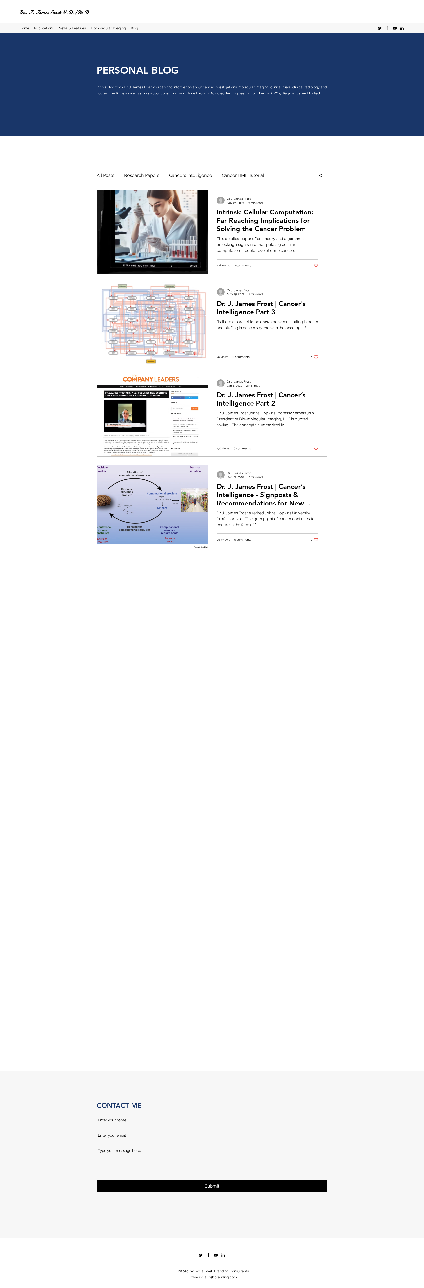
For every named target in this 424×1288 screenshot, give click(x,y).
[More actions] (317, 200)
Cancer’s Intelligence (190, 175)
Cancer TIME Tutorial (243, 175)
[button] (321, 176)
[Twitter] (379, 28)
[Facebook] (387, 28)
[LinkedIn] (401, 28)
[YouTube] (394, 28)
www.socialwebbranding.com (213, 1277)
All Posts (105, 175)
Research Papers (141, 175)
